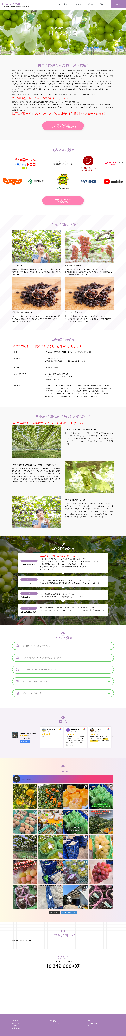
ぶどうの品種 (77, 4)
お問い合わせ (118, 4)
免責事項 (14, 1026)
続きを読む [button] (45, 745)
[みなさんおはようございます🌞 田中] (75, 847)
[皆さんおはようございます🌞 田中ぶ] (50, 822)
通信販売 (90, 4)
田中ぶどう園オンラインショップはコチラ (63, 125)
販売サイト (91, 1026)
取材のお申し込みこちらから (63, 200)
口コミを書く (25, 741)
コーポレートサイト (94, 1023)
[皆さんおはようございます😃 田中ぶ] (50, 897)
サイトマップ (16, 1023)
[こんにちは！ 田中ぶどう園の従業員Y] (101, 897)
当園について (104, 4)
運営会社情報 (16, 1028)
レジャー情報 (63, 4)
